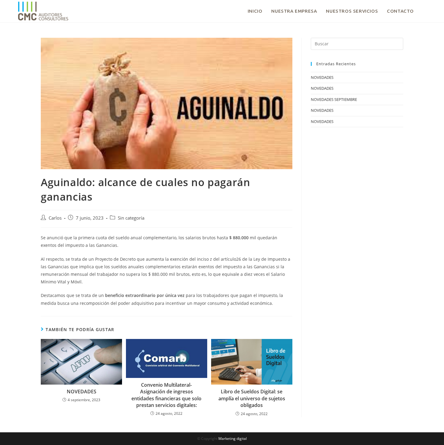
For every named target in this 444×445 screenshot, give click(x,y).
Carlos (55, 218)
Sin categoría (131, 218)
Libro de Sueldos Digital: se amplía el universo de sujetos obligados (251, 398)
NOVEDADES (81, 391)
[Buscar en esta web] (357, 43)
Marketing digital (232, 438)
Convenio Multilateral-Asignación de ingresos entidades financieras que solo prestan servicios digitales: (166, 395)
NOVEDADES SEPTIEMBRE (334, 99)
